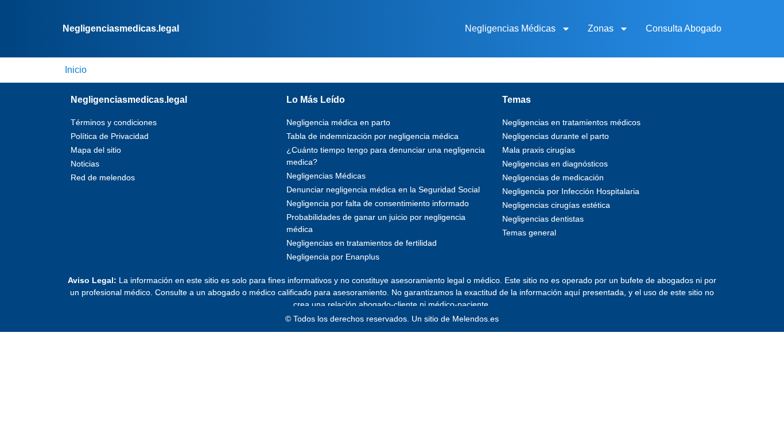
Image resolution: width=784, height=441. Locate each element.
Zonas (601, 28)
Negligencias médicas (510, 28)
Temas (516, 100)
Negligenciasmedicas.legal (121, 28)
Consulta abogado (683, 28)
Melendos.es (475, 318)
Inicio (76, 70)
